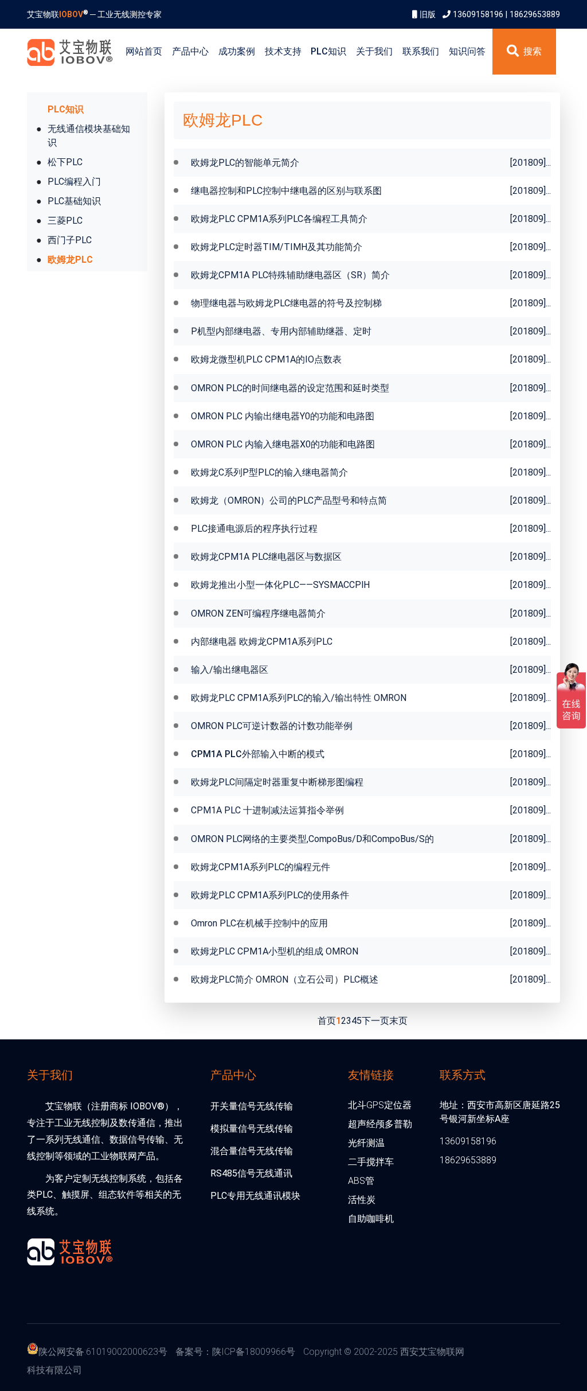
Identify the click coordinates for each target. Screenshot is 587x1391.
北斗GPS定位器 (380, 1105)
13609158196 (478, 14)
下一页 (375, 1020)
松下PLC (65, 162)
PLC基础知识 (74, 201)
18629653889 (535, 14)
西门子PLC (70, 240)
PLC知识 (328, 51)
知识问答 (467, 51)
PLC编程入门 (74, 181)
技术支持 (283, 51)
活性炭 (361, 1199)
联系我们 (420, 51)
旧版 (428, 14)
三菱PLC (65, 220)
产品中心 (190, 51)
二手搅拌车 (371, 1161)
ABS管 (361, 1180)
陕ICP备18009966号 (253, 1351)
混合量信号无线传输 (251, 1150)
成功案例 (236, 51)
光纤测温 (366, 1142)
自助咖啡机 (371, 1218)
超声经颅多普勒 (380, 1124)
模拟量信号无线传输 (251, 1128)
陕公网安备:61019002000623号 (102, 1351)
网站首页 (144, 51)
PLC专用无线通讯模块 (255, 1195)
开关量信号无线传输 (251, 1106)
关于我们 (374, 51)
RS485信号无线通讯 (251, 1173)
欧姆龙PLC (70, 259)
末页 (398, 1020)
